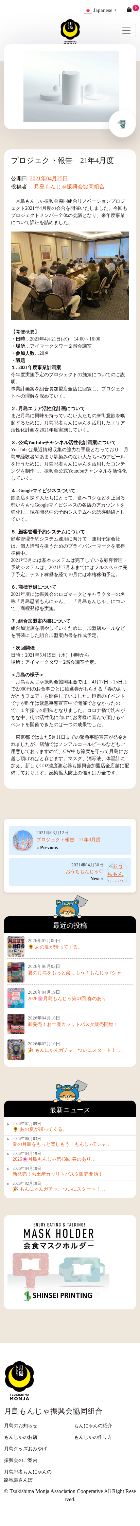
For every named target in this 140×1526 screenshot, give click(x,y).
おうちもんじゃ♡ (85, 871)
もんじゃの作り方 (93, 1437)
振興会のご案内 (20, 1460)
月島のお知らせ (20, 1425)
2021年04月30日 (87, 864)
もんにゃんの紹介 (93, 1425)
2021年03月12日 (52, 832)
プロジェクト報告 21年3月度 (68, 839)
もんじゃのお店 (20, 1437)
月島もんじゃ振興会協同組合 (69, 186)
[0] (129, 10)
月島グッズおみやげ (25, 1448)
